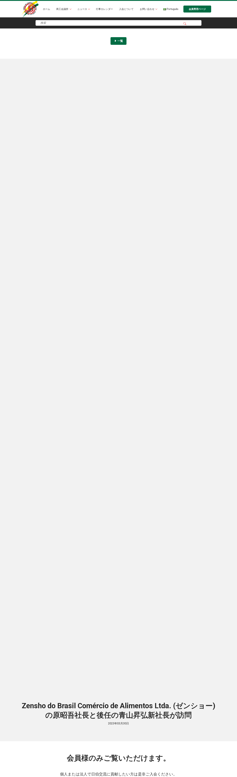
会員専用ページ (197, 9)
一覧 (120, 41)
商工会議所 (62, 9)
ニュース (82, 9)
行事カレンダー (104, 9)
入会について (126, 9)
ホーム (46, 9)
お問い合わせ (147, 9)
